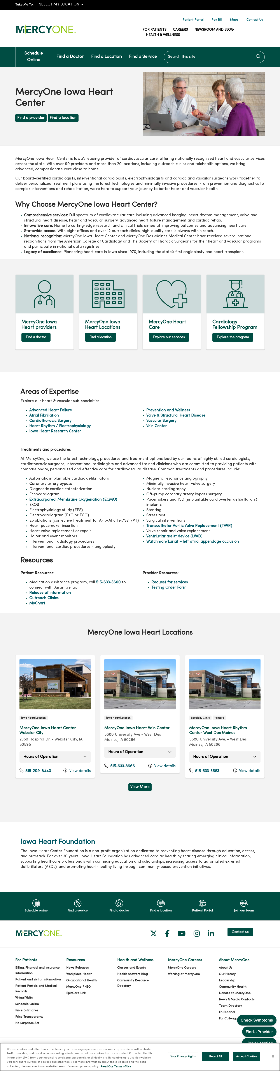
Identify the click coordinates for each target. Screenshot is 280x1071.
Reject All (215, 1056)
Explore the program (233, 337)
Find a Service (143, 57)
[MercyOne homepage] (46, 34)
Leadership (227, 980)
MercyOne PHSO (78, 986)
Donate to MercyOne (235, 993)
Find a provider (31, 118)
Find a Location (106, 57)
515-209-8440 (35, 771)
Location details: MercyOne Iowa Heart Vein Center (140, 714)
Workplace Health (79, 974)
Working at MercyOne (184, 974)
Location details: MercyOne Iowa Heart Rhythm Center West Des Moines (224, 716)
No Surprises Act (27, 1023)
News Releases (77, 967)
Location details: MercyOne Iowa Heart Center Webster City (55, 716)
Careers (180, 30)
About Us (225, 967)
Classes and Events (131, 967)
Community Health (233, 986)
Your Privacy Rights (183, 1056)
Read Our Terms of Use (116, 1066)
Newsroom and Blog (214, 30)
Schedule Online (33, 56)
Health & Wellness (163, 35)
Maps (234, 19)
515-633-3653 (204, 771)
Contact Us (255, 19)
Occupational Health (81, 980)
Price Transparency (29, 1016)
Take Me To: (24, 4)
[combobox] (214, 57)
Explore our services (169, 337)
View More (141, 788)
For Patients (154, 30)
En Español (227, 1012)
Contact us (240, 932)
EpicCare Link (76, 993)
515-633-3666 (119, 766)
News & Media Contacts (237, 999)
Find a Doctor (70, 57)
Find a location (63, 118)
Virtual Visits (24, 997)
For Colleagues (230, 1018)
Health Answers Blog (132, 974)
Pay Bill (217, 19)
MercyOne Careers (182, 967)
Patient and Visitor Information (38, 979)
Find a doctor (36, 337)
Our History (227, 974)
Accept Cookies (246, 1056)
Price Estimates (26, 1010)
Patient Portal (193, 19)
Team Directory (230, 1005)
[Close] (273, 1056)
